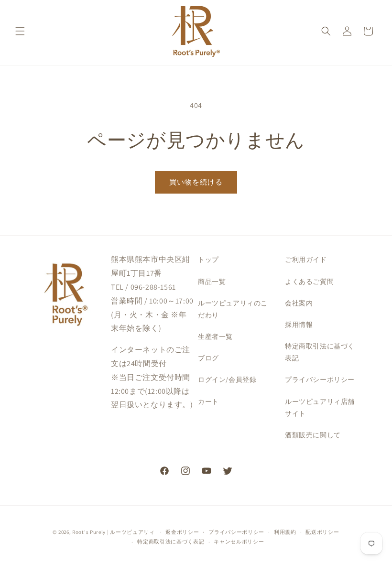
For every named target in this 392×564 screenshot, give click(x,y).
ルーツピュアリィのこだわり (233, 309)
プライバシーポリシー (320, 379)
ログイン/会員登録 (227, 379)
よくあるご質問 (309, 281)
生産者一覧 (215, 336)
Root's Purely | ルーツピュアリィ (113, 532)
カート (208, 401)
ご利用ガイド (306, 259)
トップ (208, 259)
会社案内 (299, 303)
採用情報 (299, 324)
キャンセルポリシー (239, 541)
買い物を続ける (196, 181)
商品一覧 (212, 281)
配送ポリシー (322, 532)
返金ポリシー (182, 532)
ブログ (208, 358)
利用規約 (285, 532)
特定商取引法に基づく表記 (320, 352)
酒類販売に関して (313, 435)
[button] (20, 31)
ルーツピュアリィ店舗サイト (320, 407)
